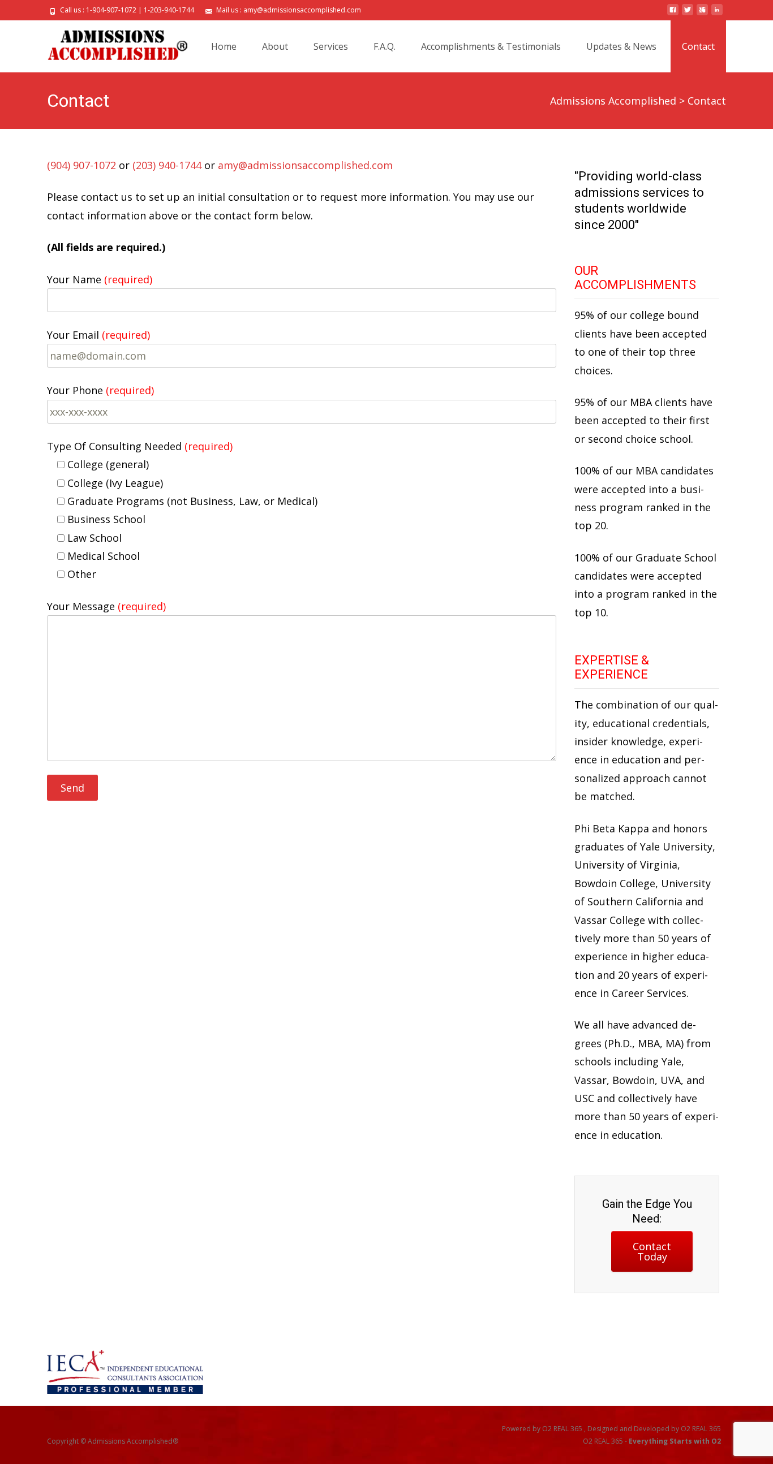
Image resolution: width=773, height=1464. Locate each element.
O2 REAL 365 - (652, 1441)
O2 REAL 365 (701, 1428)
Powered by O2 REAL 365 (543, 1428)
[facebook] (672, 14)
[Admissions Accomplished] (108, 43)
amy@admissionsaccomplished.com (305, 165)
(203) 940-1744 (166, 165)
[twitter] (687, 14)
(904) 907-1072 (81, 165)
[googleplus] (702, 14)
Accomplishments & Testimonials (491, 46)
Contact (698, 46)
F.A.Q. (384, 46)
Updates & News (621, 46)
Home (224, 46)
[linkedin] (717, 14)
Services (331, 46)
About (275, 46)
